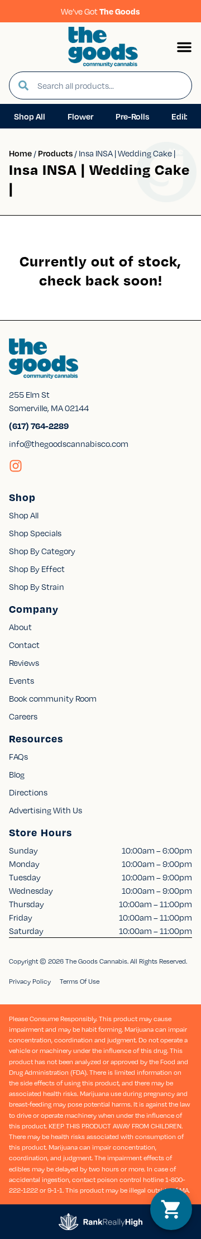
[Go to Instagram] (15, 466)
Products (55, 153)
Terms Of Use (79, 981)
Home (20, 153)
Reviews (24, 662)
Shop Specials (35, 533)
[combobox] (110, 85)
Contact (24, 645)
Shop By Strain (36, 587)
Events (21, 680)
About (20, 627)
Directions (28, 792)
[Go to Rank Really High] (100, 1221)
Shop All (24, 515)
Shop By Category (42, 551)
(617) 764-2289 (39, 426)
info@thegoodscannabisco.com (68, 444)
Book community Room (53, 698)
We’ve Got (100, 11)
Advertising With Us (45, 810)
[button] (184, 47)
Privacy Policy (30, 981)
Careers (23, 716)
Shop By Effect (37, 569)
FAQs (18, 756)
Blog (17, 774)
